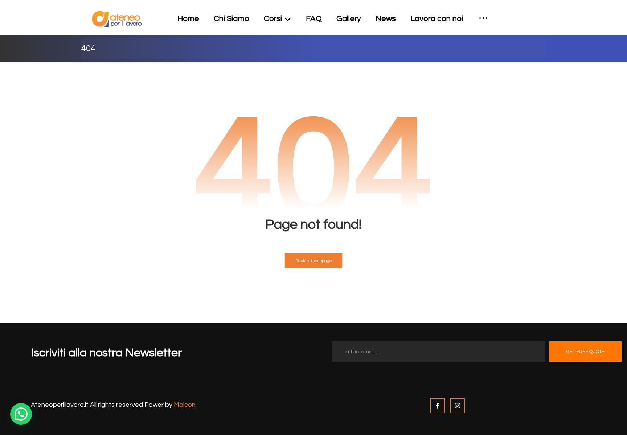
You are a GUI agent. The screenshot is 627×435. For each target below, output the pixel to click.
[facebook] (528, 14)
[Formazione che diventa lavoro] (116, 19)
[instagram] (540, 14)
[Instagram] (457, 405)
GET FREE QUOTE (585, 351)
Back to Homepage (313, 260)
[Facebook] (437, 405)
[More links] (483, 18)
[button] (21, 414)
